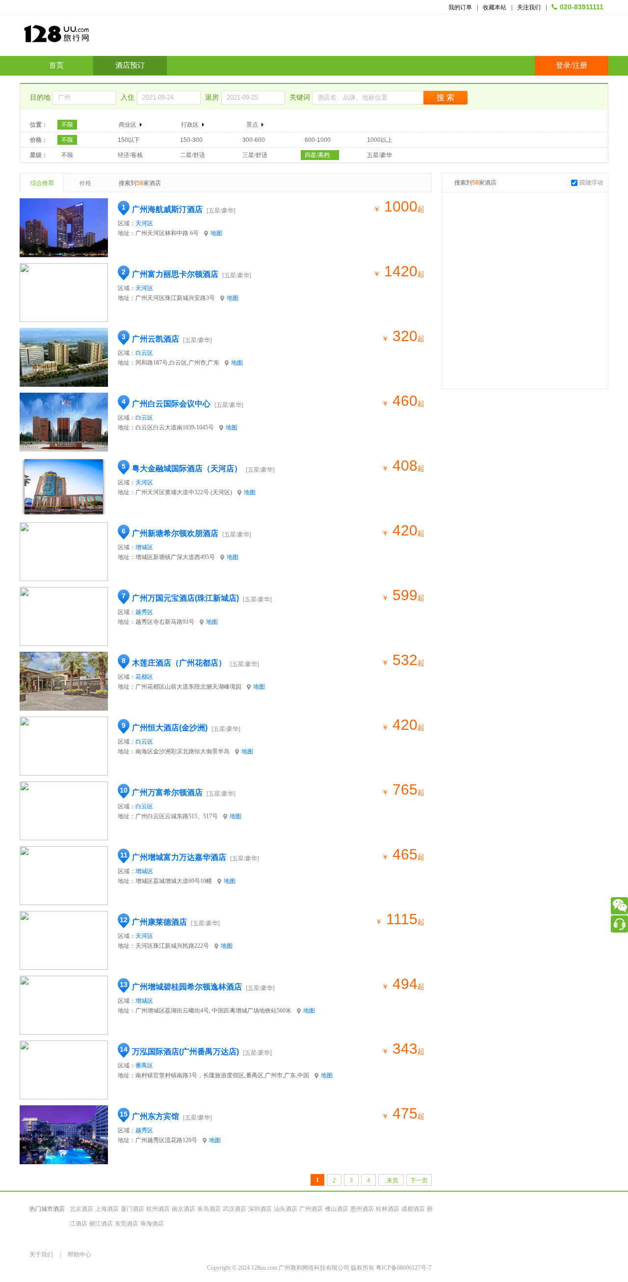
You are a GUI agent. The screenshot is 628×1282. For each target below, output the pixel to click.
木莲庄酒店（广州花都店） (179, 663)
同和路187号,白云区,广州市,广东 (177, 362)
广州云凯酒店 (155, 339)
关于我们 (41, 1254)
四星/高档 (317, 155)
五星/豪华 (379, 155)
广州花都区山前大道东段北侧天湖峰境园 (188, 686)
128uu (81, 37)
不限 (67, 124)
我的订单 (460, 7)
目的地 (41, 97)
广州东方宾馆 (155, 1116)
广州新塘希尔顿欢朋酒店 (175, 533)
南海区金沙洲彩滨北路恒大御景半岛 (182, 751)
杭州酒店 (158, 1208)
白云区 (144, 352)
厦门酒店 (132, 1208)
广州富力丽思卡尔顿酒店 (175, 274)
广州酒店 (311, 1208)
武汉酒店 (234, 1208)
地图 (216, 233)
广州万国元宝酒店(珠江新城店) (185, 598)
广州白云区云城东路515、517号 (176, 816)
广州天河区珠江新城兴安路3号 (175, 297)
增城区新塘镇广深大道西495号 (175, 557)
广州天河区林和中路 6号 (167, 233)
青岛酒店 (209, 1208)
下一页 (419, 1180)
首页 (56, 65)
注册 (580, 65)
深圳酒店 (260, 1208)
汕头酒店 (285, 1208)
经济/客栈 (130, 155)
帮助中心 (79, 1254)
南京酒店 (183, 1208)
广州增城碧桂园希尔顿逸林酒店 (187, 987)
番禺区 (144, 1065)
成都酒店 (413, 1208)
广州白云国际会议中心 (171, 404)
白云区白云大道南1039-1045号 (174, 427)
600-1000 (318, 139)
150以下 (129, 139)
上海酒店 (107, 1208)
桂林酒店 (387, 1208)
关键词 (300, 97)
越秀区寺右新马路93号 (164, 621)
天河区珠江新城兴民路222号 (172, 945)
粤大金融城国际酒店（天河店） (187, 468)
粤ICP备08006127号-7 (403, 1267)
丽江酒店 (101, 1223)
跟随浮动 (591, 182)
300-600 (253, 139)
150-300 (191, 139)
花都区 (144, 676)
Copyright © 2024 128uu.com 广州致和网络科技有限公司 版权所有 (291, 1267)
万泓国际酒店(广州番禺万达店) (185, 1051)
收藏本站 (494, 7)
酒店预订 (130, 65)
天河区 (144, 223)
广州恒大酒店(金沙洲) (170, 727)
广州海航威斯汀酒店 (167, 209)
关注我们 (529, 7)
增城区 (144, 547)
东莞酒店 (126, 1223)
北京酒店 (81, 1208)
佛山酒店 (336, 1208)
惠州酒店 (362, 1208)
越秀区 (144, 612)
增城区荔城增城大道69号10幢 (173, 881)
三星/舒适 (254, 155)
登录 (563, 65)
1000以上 (379, 139)
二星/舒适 (192, 155)
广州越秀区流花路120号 (166, 1140)
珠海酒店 (152, 1223)
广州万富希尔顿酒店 (167, 792)
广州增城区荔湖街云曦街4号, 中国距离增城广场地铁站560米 (213, 1010)
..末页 (391, 1180)
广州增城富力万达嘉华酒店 (179, 857)
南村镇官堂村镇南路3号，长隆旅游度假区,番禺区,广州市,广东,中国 (222, 1075)
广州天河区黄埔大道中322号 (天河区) (183, 492)
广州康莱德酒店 (159, 922)
